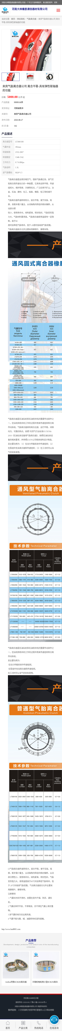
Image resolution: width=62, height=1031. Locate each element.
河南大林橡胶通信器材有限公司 (26, 1006)
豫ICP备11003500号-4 (38, 1002)
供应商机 (21, 19)
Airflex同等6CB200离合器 (16, 982)
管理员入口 (41, 1010)
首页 (13, 19)
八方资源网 (23, 1010)
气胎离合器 (31, 19)
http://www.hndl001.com (11, 929)
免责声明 (32, 1010)
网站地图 (50, 1010)
